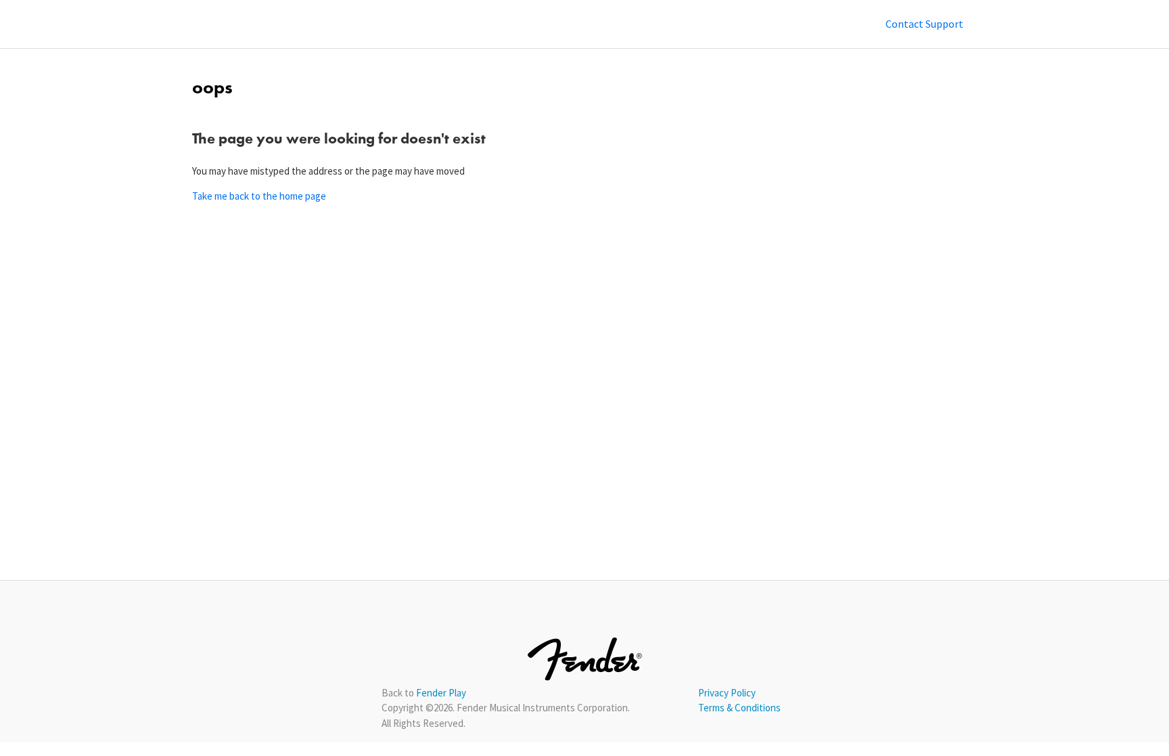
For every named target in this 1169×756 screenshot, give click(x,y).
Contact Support (924, 23)
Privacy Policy (727, 692)
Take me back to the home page (259, 196)
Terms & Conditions (739, 707)
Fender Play (441, 692)
